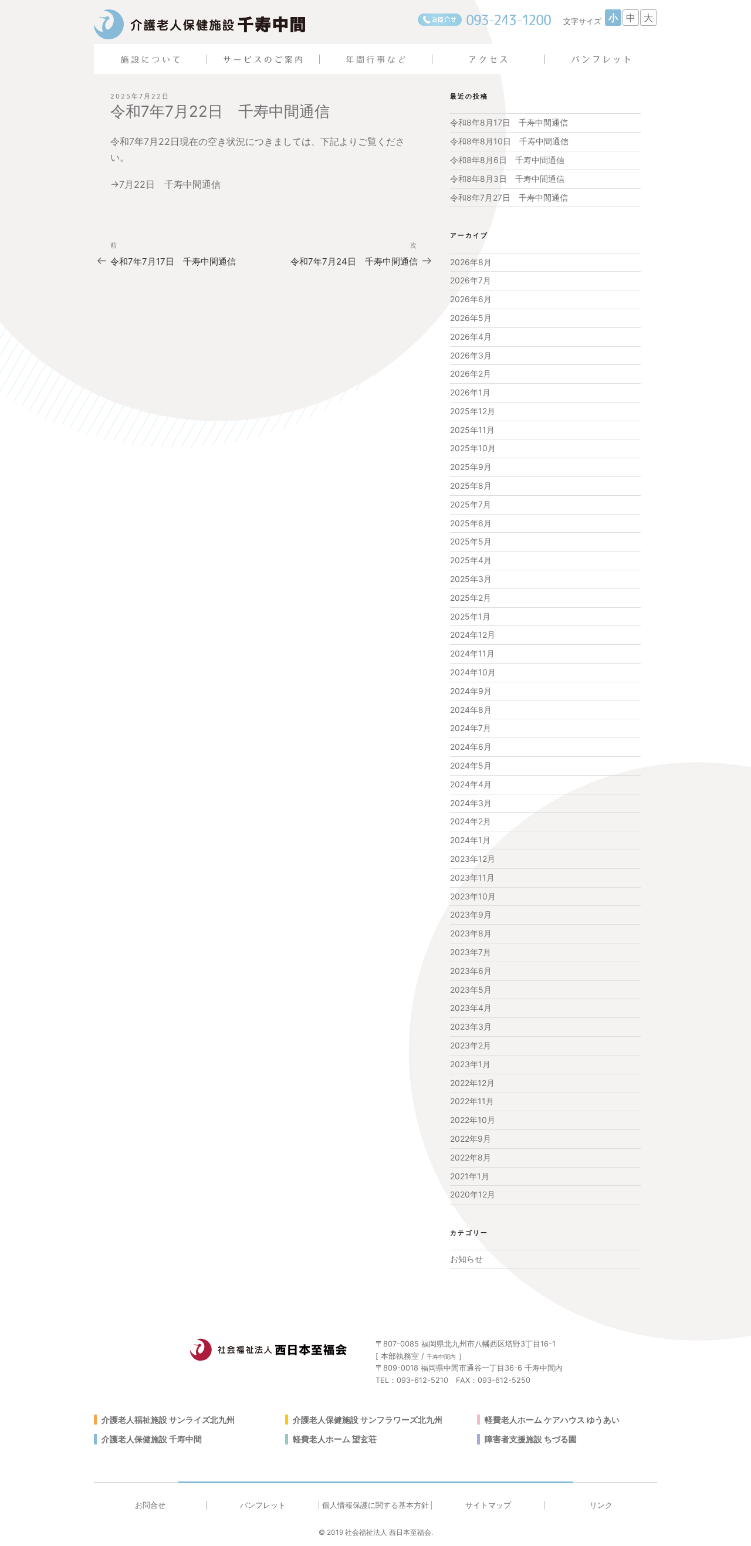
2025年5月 (471, 541)
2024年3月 (471, 803)
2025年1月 (470, 616)
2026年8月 (471, 262)
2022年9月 (470, 1139)
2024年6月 (471, 747)
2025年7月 (470, 504)
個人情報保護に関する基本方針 (375, 1505)
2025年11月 (472, 430)
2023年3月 (471, 1026)
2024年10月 (473, 672)
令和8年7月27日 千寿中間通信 (509, 197)
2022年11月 (472, 1101)
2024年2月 (470, 821)
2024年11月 (472, 653)
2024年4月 (471, 784)
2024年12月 (472, 635)
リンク (601, 1505)
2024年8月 (471, 710)
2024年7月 (470, 728)
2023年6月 (471, 971)
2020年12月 (472, 1194)
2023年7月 (470, 952)
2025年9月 (471, 467)
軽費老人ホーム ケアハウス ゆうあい (552, 1420)
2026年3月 (471, 355)
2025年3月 (471, 579)
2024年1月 (470, 840)
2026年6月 (471, 299)
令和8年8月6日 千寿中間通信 (507, 160)
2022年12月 (472, 1083)
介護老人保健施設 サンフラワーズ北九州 (367, 1420)
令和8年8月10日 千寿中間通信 (509, 141)
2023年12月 (472, 859)
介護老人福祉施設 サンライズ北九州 (168, 1420)
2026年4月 (471, 336)
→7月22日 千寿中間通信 (170, 184)
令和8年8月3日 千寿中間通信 (507, 179)
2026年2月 (470, 373)
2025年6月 (471, 523)
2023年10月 (473, 896)
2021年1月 (469, 1176)
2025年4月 (471, 560)
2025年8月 (471, 485)
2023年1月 (470, 1064)
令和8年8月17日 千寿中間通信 (509, 122)
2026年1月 (470, 392)
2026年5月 (471, 318)
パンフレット (263, 1505)
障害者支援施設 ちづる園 (531, 1439)
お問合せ (150, 1505)
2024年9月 (471, 691)
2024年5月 (471, 765)
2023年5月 (471, 989)
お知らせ (466, 1259)
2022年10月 (472, 1120)
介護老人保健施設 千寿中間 (152, 1439)
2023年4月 (471, 1008)
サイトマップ (488, 1505)
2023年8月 (471, 933)
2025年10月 (473, 448)
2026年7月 (470, 280)
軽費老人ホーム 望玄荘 (335, 1439)
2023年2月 (470, 1045)
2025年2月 (470, 598)
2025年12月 (472, 411)
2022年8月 (470, 1157)
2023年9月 (471, 914)
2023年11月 (472, 877)
